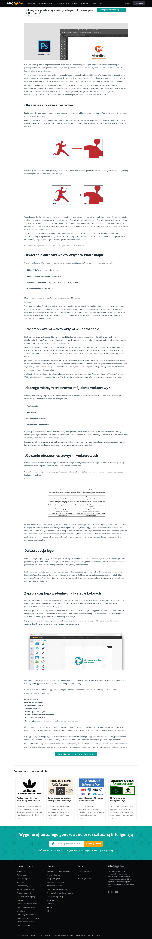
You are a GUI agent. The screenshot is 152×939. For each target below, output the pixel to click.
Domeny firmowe (53, 875)
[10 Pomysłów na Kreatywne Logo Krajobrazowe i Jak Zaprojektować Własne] (122, 787)
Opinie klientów (52, 900)
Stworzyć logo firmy (54, 886)
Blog (100, 3)
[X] (112, 892)
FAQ (79, 875)
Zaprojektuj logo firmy (55, 896)
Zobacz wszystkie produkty (27, 904)
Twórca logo (21, 875)
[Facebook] (108, 892)
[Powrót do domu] (15, 3)
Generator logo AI (45, 3)
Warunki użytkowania (77, 935)
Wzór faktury (21, 911)
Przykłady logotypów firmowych (58, 871)
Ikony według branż (54, 878)
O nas (94, 3)
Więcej (20, 818)
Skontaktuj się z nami (85, 878)
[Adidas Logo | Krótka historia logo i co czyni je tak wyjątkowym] (29, 787)
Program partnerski (85, 871)
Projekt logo (21, 871)
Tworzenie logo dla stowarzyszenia (60, 893)
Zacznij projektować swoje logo (111, 10)
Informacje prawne (61, 935)
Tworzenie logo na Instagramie (28, 918)
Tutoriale (50, 904)
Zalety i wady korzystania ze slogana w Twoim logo (60, 799)
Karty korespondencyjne (26, 889)
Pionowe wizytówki (24, 893)
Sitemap (90, 935)
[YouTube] (116, 892)
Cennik (49, 907)
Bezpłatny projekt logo (55, 882)
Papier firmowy (22, 886)
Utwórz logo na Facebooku (26, 914)
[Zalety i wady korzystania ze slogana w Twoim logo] (60, 787)
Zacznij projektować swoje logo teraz (76, 754)
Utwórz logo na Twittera (26, 922)
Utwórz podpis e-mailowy (26, 907)
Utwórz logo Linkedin (24, 925)
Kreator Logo (31, 3)
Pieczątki (20, 900)
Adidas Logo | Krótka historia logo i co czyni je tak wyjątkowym (28, 800)
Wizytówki (20, 882)
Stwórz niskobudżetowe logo (57, 889)
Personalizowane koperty (26, 896)
